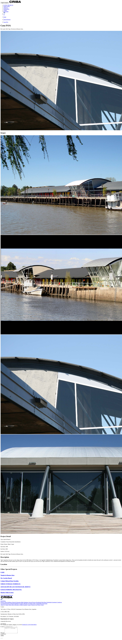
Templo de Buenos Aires (7, 575)
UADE (2, 572)
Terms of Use (34, 604)
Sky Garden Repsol (6, 578)
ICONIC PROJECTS (8, 5)
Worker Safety (6, 6)
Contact (5, 10)
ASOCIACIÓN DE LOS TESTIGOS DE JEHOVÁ (15, 587)
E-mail (2, 626)
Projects (2, 602)
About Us (5, 7)
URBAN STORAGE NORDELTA (10, 584)
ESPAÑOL (3, 601)
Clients (6, 604)
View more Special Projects (7, 595)
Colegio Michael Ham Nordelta (10, 581)
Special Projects (32, 602)
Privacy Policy (40, 604)
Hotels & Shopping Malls (17, 602)
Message (2, 632)
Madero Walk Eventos (7, 592)
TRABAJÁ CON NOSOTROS (29, 624)
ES (4, 14)
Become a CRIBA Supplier (21, 604)
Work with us (12, 604)
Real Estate (5, 11)
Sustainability (6, 9)
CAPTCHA (3, 634)
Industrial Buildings (14, 603)
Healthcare (26, 602)
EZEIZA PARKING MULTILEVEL (11, 589)
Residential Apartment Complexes (54, 602)
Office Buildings (8, 602)
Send (2, 635)
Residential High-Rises (41, 602)
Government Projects (5, 603)
